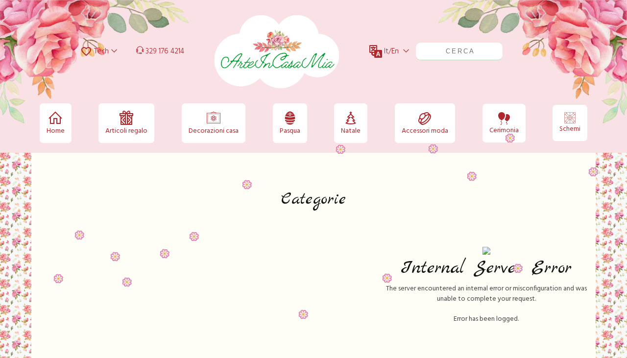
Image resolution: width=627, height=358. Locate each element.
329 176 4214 (164, 51)
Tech (100, 51)
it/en (391, 51)
